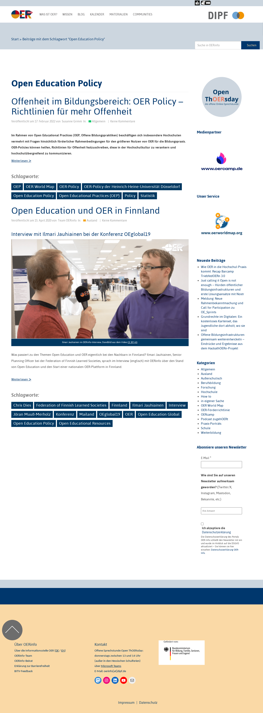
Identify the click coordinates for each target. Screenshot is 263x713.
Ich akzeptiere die (216, 530)
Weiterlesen (21, 160)
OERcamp (207, 414)
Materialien (119, 14)
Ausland (92, 220)
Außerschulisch (211, 378)
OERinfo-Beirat (23, 661)
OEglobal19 (109, 414)
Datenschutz (148, 702)
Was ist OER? (48, 14)
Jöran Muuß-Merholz (32, 414)
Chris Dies (22, 405)
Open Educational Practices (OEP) (89, 195)
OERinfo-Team (23, 655)
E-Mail (206, 458)
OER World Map (40, 186)
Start (15, 39)
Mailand (86, 414)
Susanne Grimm (72, 121)
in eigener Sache (212, 401)
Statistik (148, 195)
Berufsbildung (211, 383)
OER (129, 414)
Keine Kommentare (122, 121)
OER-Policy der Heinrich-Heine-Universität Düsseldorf (132, 186)
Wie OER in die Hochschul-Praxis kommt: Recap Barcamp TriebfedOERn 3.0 (223, 271)
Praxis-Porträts (211, 423)
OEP (17, 186)
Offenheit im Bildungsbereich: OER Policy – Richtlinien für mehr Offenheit (97, 106)
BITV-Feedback (23, 671)
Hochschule (209, 392)
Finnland (119, 405)
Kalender (97, 14)
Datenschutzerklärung (216, 532)
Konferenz (65, 414)
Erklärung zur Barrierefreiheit (32, 666)
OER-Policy (69, 186)
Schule (205, 428)
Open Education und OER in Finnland (85, 210)
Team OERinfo (67, 220)
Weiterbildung (211, 432)
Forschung (208, 387)
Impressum (126, 702)
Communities (142, 14)
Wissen (67, 14)
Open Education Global (159, 414)
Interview (177, 405)
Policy (130, 195)
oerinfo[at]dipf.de (115, 671)
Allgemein (98, 121)
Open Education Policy (33, 195)
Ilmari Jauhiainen (148, 405)
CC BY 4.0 (132, 342)
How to (206, 396)
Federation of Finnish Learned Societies (71, 405)
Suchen (251, 45)
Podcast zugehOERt (214, 419)
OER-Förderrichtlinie (215, 410)
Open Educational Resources (85, 423)
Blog (81, 14)
